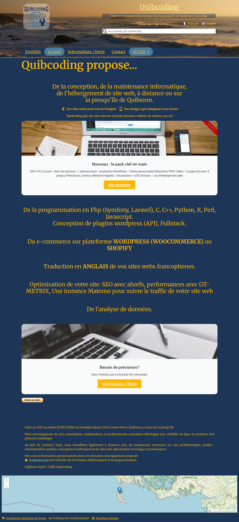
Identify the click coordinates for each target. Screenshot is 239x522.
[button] (119, 490)
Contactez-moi (38, 460)
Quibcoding (159, 7)
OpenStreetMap (228, 510)
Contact (118, 51)
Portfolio (33, 51)
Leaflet (214, 510)
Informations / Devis (86, 51)
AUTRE (138, 51)
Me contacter (119, 185)
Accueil (54, 51)
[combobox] (159, 31)
